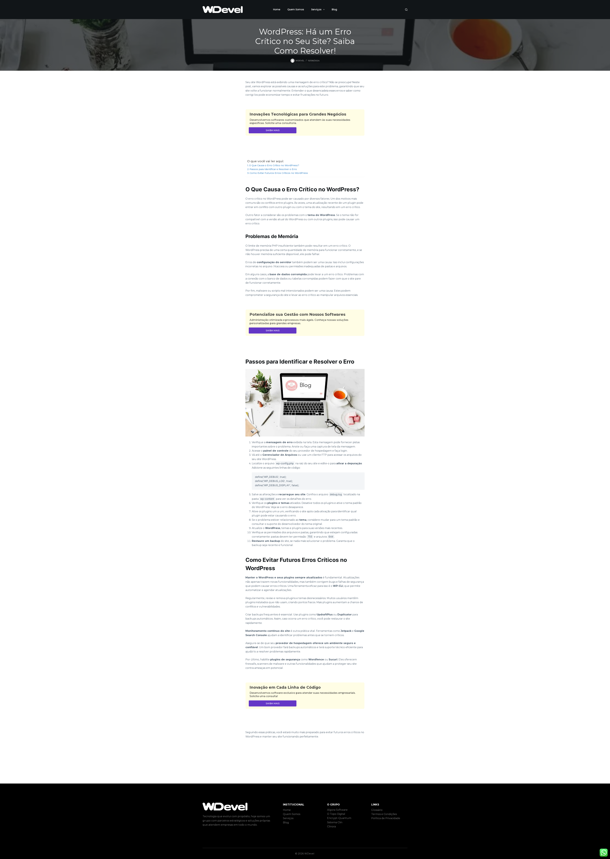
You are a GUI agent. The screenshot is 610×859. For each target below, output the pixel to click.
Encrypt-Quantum (339, 818)
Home (276, 9)
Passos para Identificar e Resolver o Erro (273, 169)
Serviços (316, 9)
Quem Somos (295, 9)
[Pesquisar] (406, 9)
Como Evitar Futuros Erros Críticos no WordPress (279, 173)
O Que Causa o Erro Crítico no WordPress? (274, 165)
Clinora (331, 826)
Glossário (377, 809)
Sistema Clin (334, 822)
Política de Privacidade (385, 818)
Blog (334, 9)
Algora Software (337, 809)
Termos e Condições (384, 814)
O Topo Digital (336, 813)
